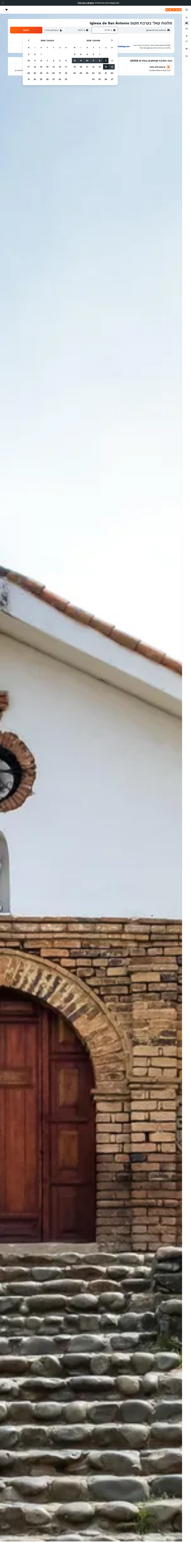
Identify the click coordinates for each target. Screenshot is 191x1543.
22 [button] (99, 73)
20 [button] (112, 73)
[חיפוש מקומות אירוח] (186, 23)
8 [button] (99, 60)
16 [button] (93, 66)
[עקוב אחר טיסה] (186, 41)
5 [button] (74, 54)
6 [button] (112, 60)
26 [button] (74, 73)
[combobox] (143, 30)
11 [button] (81, 60)
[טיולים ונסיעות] (186, 48)
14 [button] (106, 66)
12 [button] (75, 60)
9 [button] (93, 60)
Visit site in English (86, 3)
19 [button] (75, 66)
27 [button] (112, 79)
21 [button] (106, 73)
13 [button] (112, 66)
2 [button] (93, 54)
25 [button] (81, 73)
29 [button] (99, 79)
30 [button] (93, 79)
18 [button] (81, 66)
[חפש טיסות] (186, 17)
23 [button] (93, 73)
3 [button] (87, 54)
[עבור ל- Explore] (186, 36)
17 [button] (87, 66)
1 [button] (99, 54)
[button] (3, 3)
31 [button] (29, 79)
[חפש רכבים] (186, 28)
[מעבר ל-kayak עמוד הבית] (173, 9)
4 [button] (80, 54)
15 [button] (100, 66)
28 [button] (106, 79)
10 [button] (87, 60)
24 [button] (87, 73)
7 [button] (105, 60)
